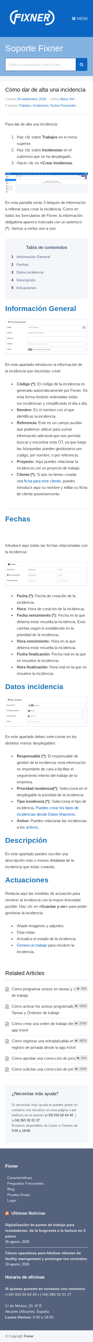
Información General (30, 257)
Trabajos (25, 105)
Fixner (28, 1336)
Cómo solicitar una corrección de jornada (46, 1069)
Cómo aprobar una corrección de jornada (46, 1058)
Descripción (23, 280)
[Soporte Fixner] (32, 27)
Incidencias (41, 105)
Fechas (20, 264)
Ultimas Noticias (28, 1213)
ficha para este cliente (42, 481)
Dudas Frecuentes (63, 105)
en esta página (57, 1110)
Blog (10, 1189)
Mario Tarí (67, 99)
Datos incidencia (27, 272)
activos (32, 827)
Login (11, 1200)
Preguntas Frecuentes (25, 1183)
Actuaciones (23, 288)
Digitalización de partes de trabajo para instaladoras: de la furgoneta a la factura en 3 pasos (45, 1230)
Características (19, 1178)
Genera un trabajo (32, 945)
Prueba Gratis (18, 1195)
